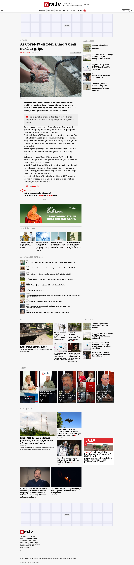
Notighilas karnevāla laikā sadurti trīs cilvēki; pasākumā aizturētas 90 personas (50, 263)
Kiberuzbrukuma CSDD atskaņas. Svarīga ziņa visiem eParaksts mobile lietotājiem (101, 66)
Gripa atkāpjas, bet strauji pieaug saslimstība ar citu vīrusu (26, 245)
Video (23, 367)
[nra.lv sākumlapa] (52, 4)
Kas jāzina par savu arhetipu (35, 290)
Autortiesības (56, 558)
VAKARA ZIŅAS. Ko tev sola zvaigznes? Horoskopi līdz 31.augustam (49, 279)
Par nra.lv (22, 558)
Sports (73, 10)
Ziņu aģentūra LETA (25, 52)
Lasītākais (88, 40)
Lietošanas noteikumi (47, 558)
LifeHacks (66, 10)
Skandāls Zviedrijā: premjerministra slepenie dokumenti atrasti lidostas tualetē (51, 268)
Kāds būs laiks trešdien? (33, 346)
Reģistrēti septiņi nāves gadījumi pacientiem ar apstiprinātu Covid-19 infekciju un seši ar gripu (43, 246)
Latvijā (25, 40)
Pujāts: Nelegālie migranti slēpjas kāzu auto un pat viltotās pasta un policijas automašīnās (74, 357)
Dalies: (44, 199)
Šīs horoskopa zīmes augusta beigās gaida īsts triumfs (44, 301)
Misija (31, 558)
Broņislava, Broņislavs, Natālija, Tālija (72, 5)
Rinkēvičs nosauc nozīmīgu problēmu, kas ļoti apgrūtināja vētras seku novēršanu (102, 57)
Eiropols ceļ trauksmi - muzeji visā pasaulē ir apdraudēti (100, 47)
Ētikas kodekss (63, 558)
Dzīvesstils (50, 10)
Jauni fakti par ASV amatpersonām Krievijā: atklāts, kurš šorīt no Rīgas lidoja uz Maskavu (69, 432)
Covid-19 (34, 186)
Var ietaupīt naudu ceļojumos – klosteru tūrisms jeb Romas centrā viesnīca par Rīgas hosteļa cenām (53, 296)
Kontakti (74, 558)
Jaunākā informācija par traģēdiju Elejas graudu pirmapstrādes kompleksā (66, 490)
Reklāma (27, 558)
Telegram (41, 195)
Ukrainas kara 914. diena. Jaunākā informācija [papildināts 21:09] (48, 274)
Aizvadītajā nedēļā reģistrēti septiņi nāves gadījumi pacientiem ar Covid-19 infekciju (74, 246)
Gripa (26, 186)
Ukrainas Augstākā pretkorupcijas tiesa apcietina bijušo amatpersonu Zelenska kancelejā (100, 86)
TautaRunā (58, 10)
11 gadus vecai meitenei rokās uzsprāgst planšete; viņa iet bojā (47, 312)
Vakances (69, 558)
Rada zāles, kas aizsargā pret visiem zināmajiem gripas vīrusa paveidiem (58, 245)
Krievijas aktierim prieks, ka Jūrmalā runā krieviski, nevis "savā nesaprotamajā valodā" (48, 307)
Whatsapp (49, 195)
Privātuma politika (37, 558)
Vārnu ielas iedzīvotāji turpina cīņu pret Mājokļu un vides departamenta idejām (74, 336)
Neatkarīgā (42, 10)
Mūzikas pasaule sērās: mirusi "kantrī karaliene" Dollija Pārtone (101, 75)
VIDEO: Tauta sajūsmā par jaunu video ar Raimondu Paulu (45, 285)
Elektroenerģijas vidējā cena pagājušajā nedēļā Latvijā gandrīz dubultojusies (60, 336)
